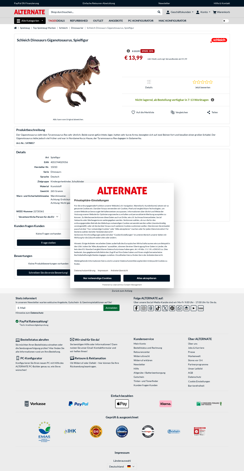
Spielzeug (25, 27)
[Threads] (151, 307)
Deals (56, 20)
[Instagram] (144, 307)
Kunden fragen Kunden (146, 385)
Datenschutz (37, 312)
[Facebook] (136, 307)
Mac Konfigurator (172, 20)
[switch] (226, 20)
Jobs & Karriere (196, 347)
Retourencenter (142, 352)
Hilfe (216, 3)
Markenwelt (194, 356)
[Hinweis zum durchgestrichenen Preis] (128, 51)
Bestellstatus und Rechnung (148, 347)
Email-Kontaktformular (99, 347)
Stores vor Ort (195, 360)
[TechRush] (186, 307)
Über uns (192, 343)
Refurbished (79, 20)
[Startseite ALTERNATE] (29, 11)
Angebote (116, 20)
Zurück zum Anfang (122, 290)
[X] (165, 307)
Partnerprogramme (198, 364)
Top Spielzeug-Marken (44, 27)
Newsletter (164, 3)
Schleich (63, 27)
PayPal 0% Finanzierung (26, 3)
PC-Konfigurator (140, 20)
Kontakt (226, 3)
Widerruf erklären (143, 360)
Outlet (98, 20)
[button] (179, 112)
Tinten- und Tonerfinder (146, 381)
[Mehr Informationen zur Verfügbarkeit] (212, 99)
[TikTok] (158, 307)
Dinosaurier (77, 27)
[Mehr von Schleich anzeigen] (218, 41)
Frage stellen (48, 242)
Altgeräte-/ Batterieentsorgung (149, 372)
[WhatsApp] (179, 307)
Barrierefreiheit (196, 385)
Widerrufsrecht (142, 356)
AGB (190, 372)
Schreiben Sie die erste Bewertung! (48, 272)
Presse (191, 352)
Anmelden (111, 307)
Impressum (122, 452)
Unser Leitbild (195, 368)
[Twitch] (201, 307)
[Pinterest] (172, 307)
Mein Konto (140, 343)
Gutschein (139, 376)
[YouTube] (194, 307)
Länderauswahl (122, 460)
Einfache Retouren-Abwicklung (99, 3)
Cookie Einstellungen (199, 381)
